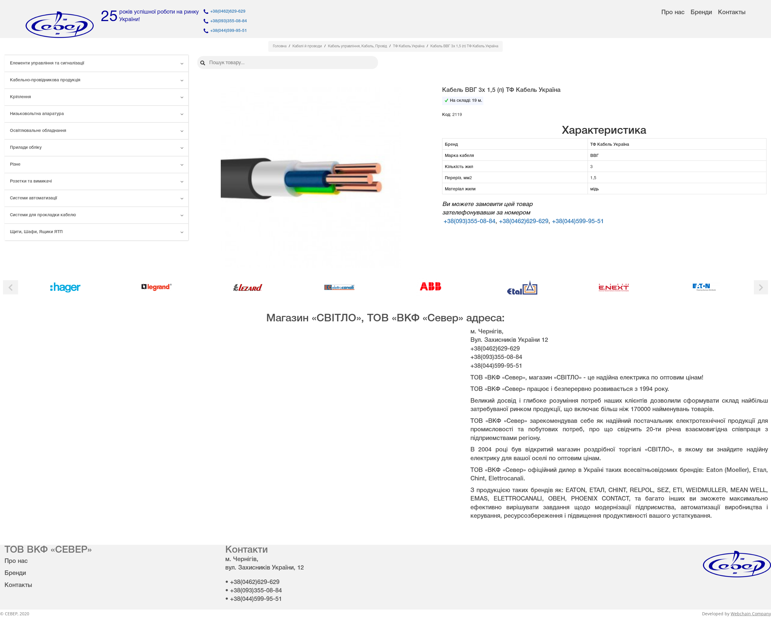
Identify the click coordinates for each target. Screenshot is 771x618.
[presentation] (10, 287)
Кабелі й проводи (307, 46)
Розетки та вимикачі (31, 181)
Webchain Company (751, 613)
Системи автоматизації (33, 198)
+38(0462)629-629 (227, 12)
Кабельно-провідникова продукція (45, 80)
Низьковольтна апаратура (37, 114)
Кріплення (20, 97)
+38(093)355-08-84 (228, 21)
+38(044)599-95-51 (228, 31)
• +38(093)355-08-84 (253, 591)
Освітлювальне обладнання (38, 131)
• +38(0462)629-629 (252, 582)
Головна (280, 46)
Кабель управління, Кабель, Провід (358, 46)
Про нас (673, 12)
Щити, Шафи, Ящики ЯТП (36, 232)
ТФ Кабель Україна (409, 46)
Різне (15, 165)
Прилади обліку (26, 148)
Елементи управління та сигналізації (47, 63)
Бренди (701, 12)
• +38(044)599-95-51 (253, 599)
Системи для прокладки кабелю (43, 215)
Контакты (731, 12)
